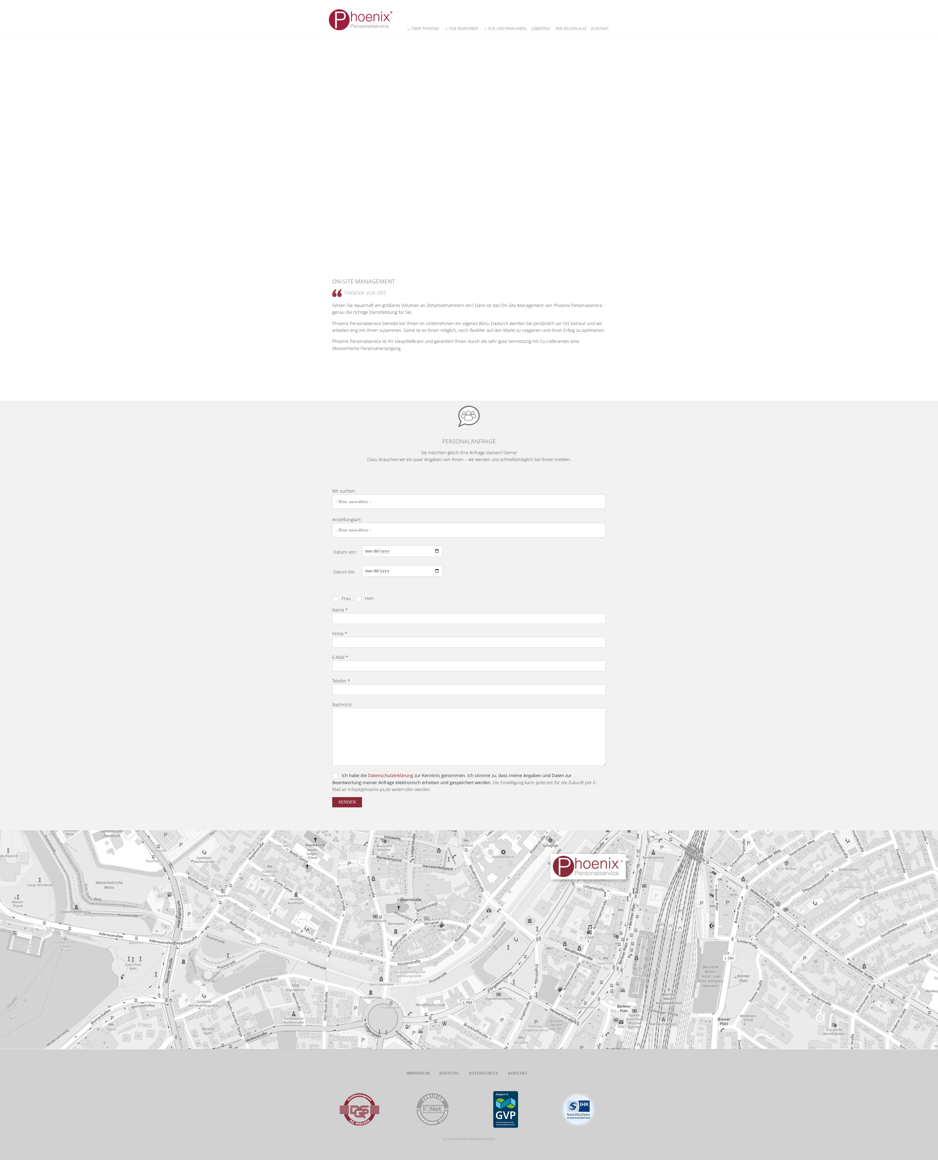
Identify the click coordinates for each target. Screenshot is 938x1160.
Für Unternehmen (507, 28)
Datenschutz (483, 1073)
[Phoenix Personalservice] (361, 29)
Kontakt (600, 28)
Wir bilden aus (570, 28)
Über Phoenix (424, 28)
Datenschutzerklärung (390, 775)
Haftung (449, 1073)
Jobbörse (541, 28)
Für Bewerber (463, 28)
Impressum (418, 1073)
